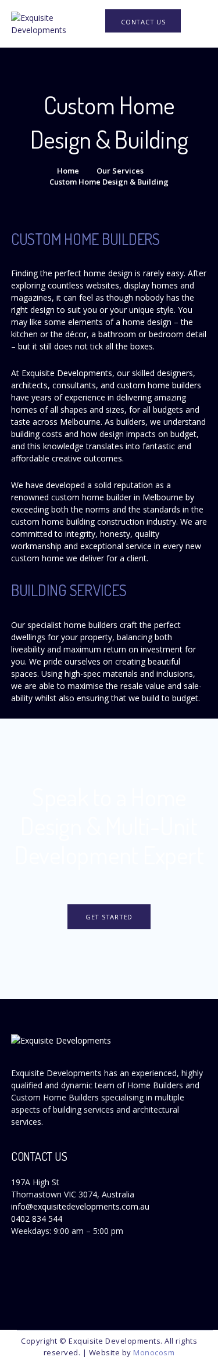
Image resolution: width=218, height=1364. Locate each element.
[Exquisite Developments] (57, 22)
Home (68, 170)
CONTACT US (143, 21)
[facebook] (14, 1283)
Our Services (120, 170)
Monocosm (153, 1352)
